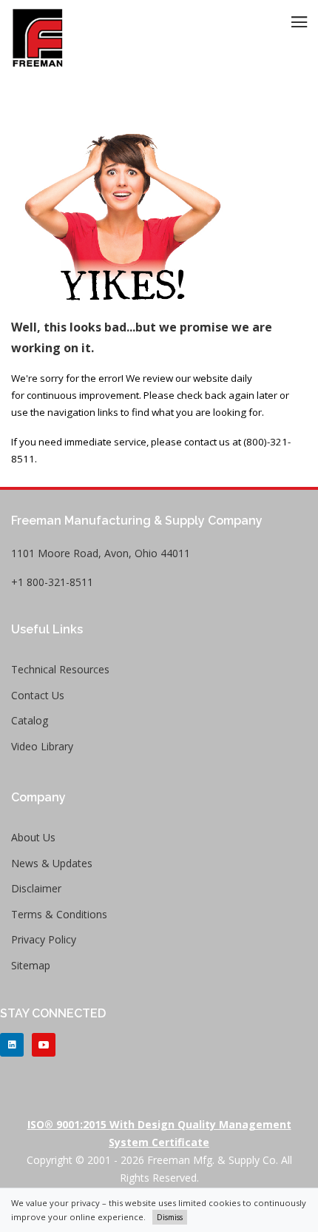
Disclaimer (36, 888)
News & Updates (51, 863)
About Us (33, 837)
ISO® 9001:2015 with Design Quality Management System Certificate (159, 1133)
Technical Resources (60, 669)
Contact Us (37, 695)
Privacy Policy (43, 939)
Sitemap (30, 965)
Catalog (29, 720)
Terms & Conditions (59, 914)
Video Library (42, 746)
